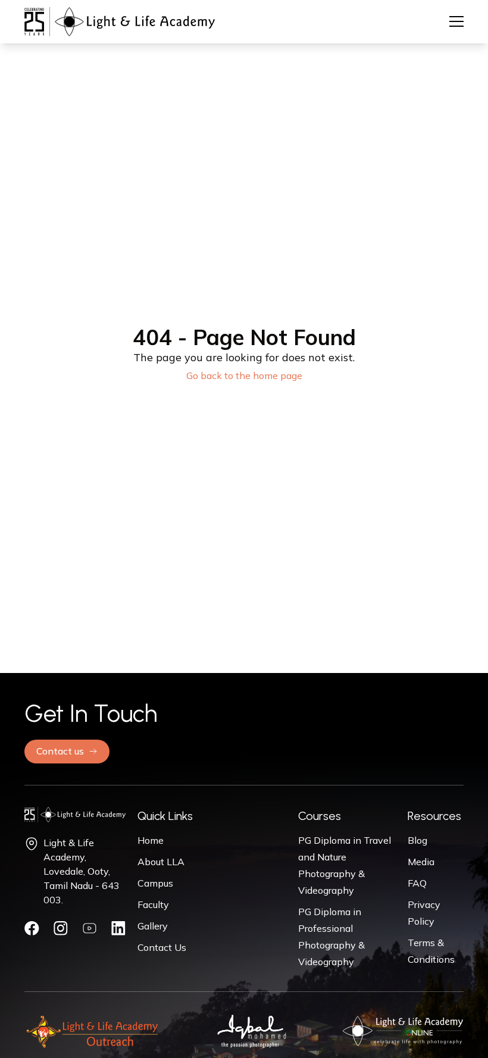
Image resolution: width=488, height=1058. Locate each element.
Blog (417, 840)
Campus (155, 883)
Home (150, 840)
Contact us (60, 751)
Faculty (153, 904)
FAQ (417, 883)
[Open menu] (456, 21)
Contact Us (161, 947)
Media (421, 862)
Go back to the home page (244, 375)
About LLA (160, 862)
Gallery (152, 926)
